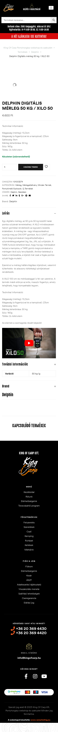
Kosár (29, 575)
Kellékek (29, 545)
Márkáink (29, 549)
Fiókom (29, 566)
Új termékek (28, 188)
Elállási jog (29, 602)
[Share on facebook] (10, 195)
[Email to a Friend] (29, 195)
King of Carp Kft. (29, 453)
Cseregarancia (29, 598)
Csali (29, 531)
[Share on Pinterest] (26, 195)
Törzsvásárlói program (29, 505)
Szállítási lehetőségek (29, 593)
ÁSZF (29, 580)
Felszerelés (29, 522)
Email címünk (29, 653)
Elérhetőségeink (29, 501)
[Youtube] (44, 676)
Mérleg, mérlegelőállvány (26, 185)
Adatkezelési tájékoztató (29, 584)
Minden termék (44, 185)
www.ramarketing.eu (40, 720)
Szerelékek (29, 527)
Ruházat (29, 540)
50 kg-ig (36, 373)
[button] (51, 8)
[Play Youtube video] (29, 343)
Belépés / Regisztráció (31, 9)
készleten (22, 192)
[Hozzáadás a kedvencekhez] (47, 167)
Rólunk (29, 496)
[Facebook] (26, 676)
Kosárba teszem (30, 167)
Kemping (29, 536)
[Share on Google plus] (23, 195)
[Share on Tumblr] (19, 195)
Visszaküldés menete (29, 589)
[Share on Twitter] (13, 195)
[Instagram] (35, 676)
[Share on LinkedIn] (16, 195)
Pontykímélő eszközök (12, 188)
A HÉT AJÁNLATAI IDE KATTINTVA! (29, 36)
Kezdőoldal (29, 492)
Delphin (14, 192)
